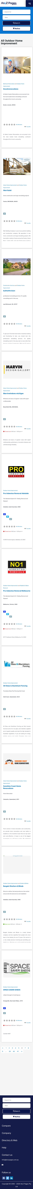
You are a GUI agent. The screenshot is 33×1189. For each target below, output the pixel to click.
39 (10, 1051)
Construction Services (9, 285)
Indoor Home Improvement (10, 185)
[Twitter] (7, 1178)
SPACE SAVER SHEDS (11, 990)
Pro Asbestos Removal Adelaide (16, 493)
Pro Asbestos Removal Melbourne (16, 591)
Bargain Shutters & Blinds (13, 886)
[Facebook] (2, 1165)
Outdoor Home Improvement (10, 490)
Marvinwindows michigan (13, 393)
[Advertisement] (16, 1073)
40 (14, 1051)
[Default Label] (11, 1178)
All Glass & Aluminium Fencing (15, 686)
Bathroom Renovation (8, 83)
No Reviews (19, 124)
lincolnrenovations (10, 89)
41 (18, 1051)
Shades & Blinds (24, 883)
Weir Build (7, 190)
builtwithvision (9, 291)
